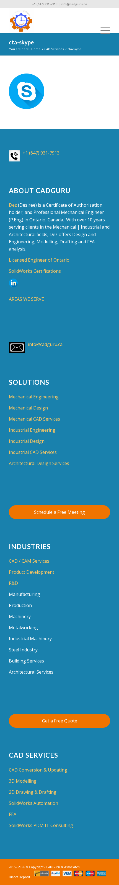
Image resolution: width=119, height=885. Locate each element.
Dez (13, 205)
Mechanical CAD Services (34, 419)
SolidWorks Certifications (35, 271)
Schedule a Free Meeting (59, 512)
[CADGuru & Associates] (49, 20)
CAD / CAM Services (29, 561)
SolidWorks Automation (33, 803)
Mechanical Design (28, 408)
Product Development (31, 572)
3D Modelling (23, 781)
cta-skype (21, 42)
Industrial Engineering (32, 430)
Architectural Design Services (39, 463)
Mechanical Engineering (34, 397)
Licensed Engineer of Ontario (39, 260)
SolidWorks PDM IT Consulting (41, 825)
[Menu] (102, 20)
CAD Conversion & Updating (38, 770)
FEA (12, 814)
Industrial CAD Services (33, 452)
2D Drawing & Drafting (32, 792)
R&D (13, 583)
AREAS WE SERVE (26, 299)
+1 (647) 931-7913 (44, 4)
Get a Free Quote (59, 721)
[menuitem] (102, 20)
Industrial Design (27, 441)
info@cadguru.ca (74, 4)
